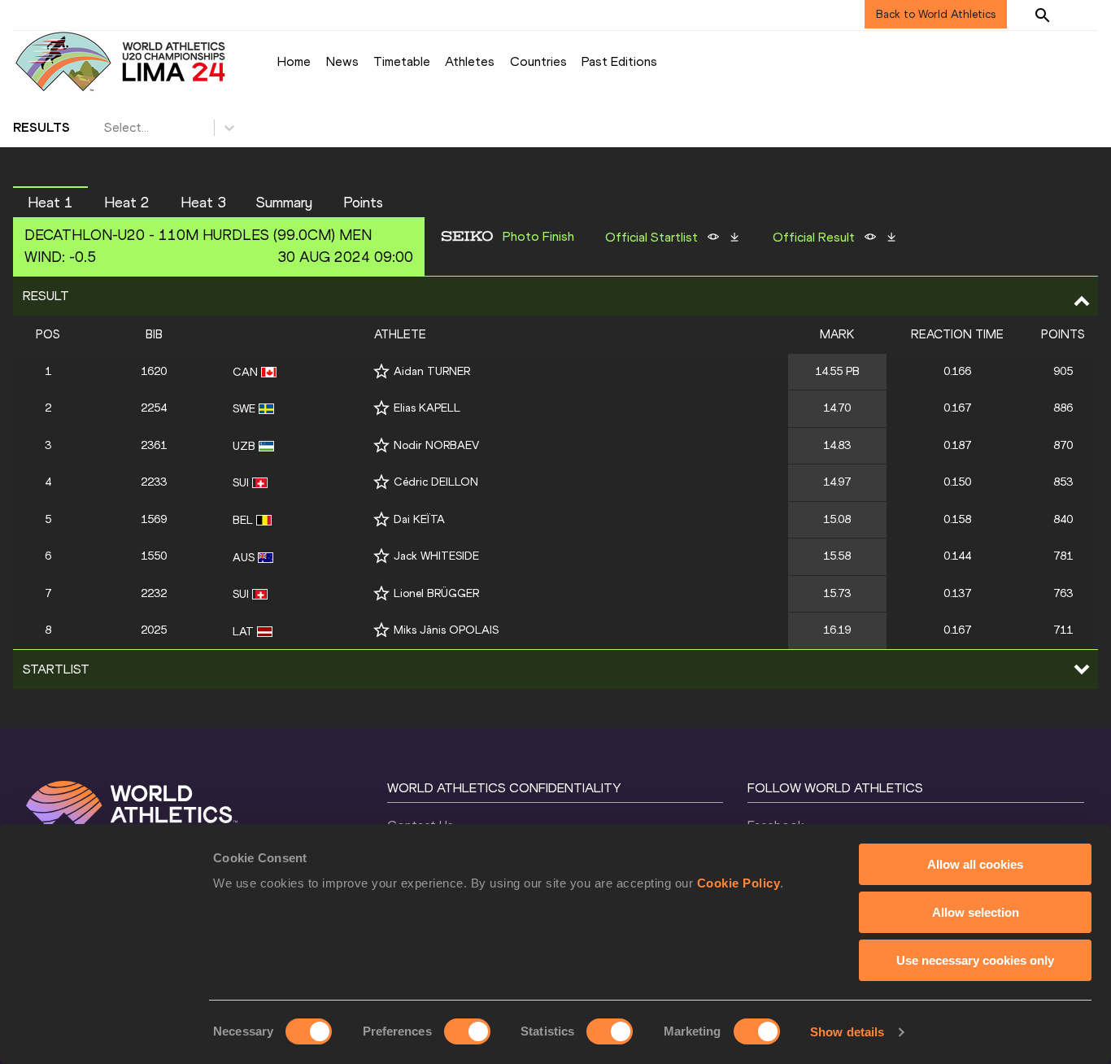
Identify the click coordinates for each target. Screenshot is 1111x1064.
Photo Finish (538, 236)
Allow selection (975, 912)
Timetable (401, 61)
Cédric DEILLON (436, 482)
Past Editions (619, 61)
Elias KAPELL (427, 408)
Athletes (470, 61)
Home (294, 61)
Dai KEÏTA (419, 519)
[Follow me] (381, 371)
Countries (538, 61)
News (342, 61)
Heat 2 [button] (127, 202)
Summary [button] (284, 202)
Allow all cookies (975, 864)
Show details (847, 1032)
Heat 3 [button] (203, 202)
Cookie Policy (739, 883)
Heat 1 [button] (50, 202)
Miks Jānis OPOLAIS (446, 630)
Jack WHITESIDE (436, 556)
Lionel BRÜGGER (436, 593)
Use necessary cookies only (975, 960)
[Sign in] (1083, 14)
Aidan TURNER (432, 371)
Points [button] (363, 202)
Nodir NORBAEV (436, 445)
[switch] (467, 1031)
